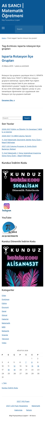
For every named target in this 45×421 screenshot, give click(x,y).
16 (38, 366)
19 (14, 370)
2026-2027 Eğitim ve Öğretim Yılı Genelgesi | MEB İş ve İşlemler (22, 130)
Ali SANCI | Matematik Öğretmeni (13, 10)
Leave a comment (22, 66)
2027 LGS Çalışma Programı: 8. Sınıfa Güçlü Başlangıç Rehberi (19, 147)
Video (4, 343)
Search (40, 29)
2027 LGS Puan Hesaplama (17, 406)
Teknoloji (5, 339)
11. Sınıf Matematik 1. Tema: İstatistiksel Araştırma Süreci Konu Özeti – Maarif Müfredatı (21, 154)
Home (4, 38)
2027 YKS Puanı (23, 401)
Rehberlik (5, 331)
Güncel (4, 315)
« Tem (4, 383)
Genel (4, 311)
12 (14, 366)
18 (9, 370)
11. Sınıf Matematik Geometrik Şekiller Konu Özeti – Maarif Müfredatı (22, 141)
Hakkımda (18, 410)
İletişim (29, 410)
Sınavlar (5, 335)
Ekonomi (5, 307)
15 (32, 366)
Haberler (5, 319)
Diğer (4, 295)
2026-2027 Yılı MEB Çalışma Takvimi (16, 136)
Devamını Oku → (8, 100)
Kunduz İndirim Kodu (10, 388)
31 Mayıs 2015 (7, 66)
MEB (3, 327)
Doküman (5, 299)
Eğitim (4, 303)
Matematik (6, 323)
